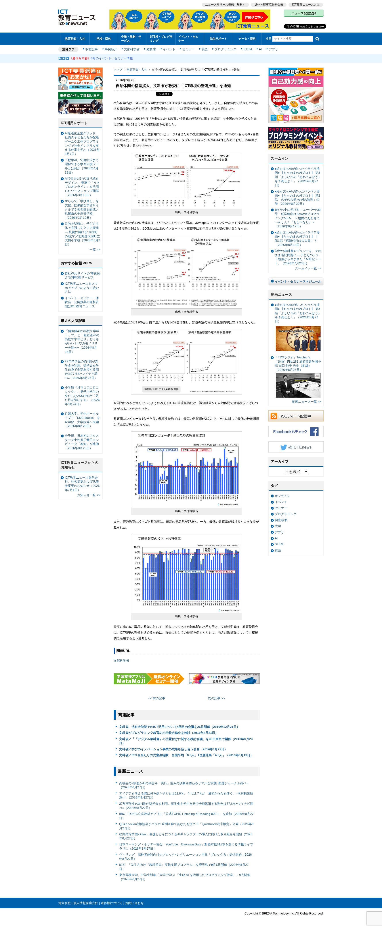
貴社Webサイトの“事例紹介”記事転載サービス (82, 275)
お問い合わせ (134, 903)
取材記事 (91, 49)
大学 (278, 526)
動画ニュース (281, 294)
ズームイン (279, 158)
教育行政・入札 (75, 38)
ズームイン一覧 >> (308, 268)
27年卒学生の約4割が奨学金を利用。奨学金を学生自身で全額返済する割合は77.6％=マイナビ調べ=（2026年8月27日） (186, 806)
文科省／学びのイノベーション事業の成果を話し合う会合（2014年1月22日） (173, 749)
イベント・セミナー (188, 38)
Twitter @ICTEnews (296, 446)
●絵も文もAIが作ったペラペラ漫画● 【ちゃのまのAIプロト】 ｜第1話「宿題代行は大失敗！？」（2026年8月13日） (297, 239)
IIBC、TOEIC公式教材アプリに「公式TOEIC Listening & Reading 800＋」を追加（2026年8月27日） (186, 816)
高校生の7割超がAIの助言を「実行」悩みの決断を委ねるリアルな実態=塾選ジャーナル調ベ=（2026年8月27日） (183, 785)
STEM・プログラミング (161, 38)
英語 (205, 49)
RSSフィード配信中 (296, 415)
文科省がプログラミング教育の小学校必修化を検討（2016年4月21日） (168, 733)
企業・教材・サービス (131, 38)
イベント (169, 49)
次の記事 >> (216, 698)
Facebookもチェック (296, 431)
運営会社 (64, 903)
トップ (118, 69)
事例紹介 (111, 49)
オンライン (282, 496)
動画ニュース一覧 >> (306, 401)
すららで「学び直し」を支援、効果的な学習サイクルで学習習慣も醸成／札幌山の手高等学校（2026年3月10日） (82, 209)
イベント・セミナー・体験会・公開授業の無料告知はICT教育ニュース (82, 302)
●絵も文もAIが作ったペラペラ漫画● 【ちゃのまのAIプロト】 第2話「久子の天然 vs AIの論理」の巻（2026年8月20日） (297, 197)
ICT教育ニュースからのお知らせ (79, 465)
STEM (247, 49)
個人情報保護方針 (85, 903)
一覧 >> (95, 249)
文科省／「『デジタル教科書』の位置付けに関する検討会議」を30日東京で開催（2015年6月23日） (186, 741)
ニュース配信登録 (303, 13)
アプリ (273, 49)
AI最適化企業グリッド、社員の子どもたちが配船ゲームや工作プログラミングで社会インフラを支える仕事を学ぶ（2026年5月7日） (82, 143)
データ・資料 (247, 38)
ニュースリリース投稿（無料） (225, 4)
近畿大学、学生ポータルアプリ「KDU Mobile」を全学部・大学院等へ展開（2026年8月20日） (82, 420)
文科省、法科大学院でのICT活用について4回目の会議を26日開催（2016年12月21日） (179, 727)
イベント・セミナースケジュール (298, 281)
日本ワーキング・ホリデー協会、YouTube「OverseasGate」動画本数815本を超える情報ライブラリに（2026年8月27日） (186, 846)
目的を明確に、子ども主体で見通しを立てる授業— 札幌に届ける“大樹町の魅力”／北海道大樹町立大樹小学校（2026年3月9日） (82, 234)
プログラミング (225, 49)
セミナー (188, 49)
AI (260, 49)
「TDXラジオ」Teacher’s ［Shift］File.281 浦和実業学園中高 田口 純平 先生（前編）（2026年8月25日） (298, 363)
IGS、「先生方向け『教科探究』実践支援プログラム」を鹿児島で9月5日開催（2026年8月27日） (184, 867)
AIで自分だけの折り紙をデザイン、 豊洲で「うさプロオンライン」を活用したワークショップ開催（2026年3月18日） (82, 187)
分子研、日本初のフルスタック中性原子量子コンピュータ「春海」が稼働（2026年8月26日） (82, 442)
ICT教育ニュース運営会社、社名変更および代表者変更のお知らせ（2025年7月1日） (82, 484)
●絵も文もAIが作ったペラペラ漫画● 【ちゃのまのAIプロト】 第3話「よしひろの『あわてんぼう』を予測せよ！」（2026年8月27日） (298, 177)
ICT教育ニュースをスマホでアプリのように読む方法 (82, 288)
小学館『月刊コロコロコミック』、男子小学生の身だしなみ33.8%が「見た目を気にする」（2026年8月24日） (82, 396)
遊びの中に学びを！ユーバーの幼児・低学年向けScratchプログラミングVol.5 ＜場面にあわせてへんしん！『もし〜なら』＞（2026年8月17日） (298, 218)
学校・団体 (104, 38)
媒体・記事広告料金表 (268, 4)
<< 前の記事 (156, 698)
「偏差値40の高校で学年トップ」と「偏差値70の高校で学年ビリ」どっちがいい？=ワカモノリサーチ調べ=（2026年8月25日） (82, 341)
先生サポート (218, 38)
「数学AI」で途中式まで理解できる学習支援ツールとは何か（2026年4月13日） (82, 166)
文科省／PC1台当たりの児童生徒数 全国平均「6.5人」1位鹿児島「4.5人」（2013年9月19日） (186, 755)
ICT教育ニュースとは (306, 4)
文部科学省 (131, 49)
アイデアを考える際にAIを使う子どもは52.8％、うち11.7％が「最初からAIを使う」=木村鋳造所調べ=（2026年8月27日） (186, 795)
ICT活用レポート (74, 123)
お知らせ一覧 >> (88, 495)
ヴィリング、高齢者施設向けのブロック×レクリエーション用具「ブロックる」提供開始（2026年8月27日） (185, 856)
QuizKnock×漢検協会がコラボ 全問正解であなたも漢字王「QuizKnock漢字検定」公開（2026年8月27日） (186, 826)
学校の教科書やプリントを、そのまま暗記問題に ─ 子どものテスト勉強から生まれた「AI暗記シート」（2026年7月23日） (298, 257)
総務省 (151, 49)
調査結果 (281, 520)
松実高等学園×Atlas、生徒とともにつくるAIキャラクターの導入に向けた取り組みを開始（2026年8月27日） (185, 836)
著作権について (111, 903)
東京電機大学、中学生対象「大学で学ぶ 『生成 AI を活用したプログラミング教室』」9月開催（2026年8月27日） (184, 877)
